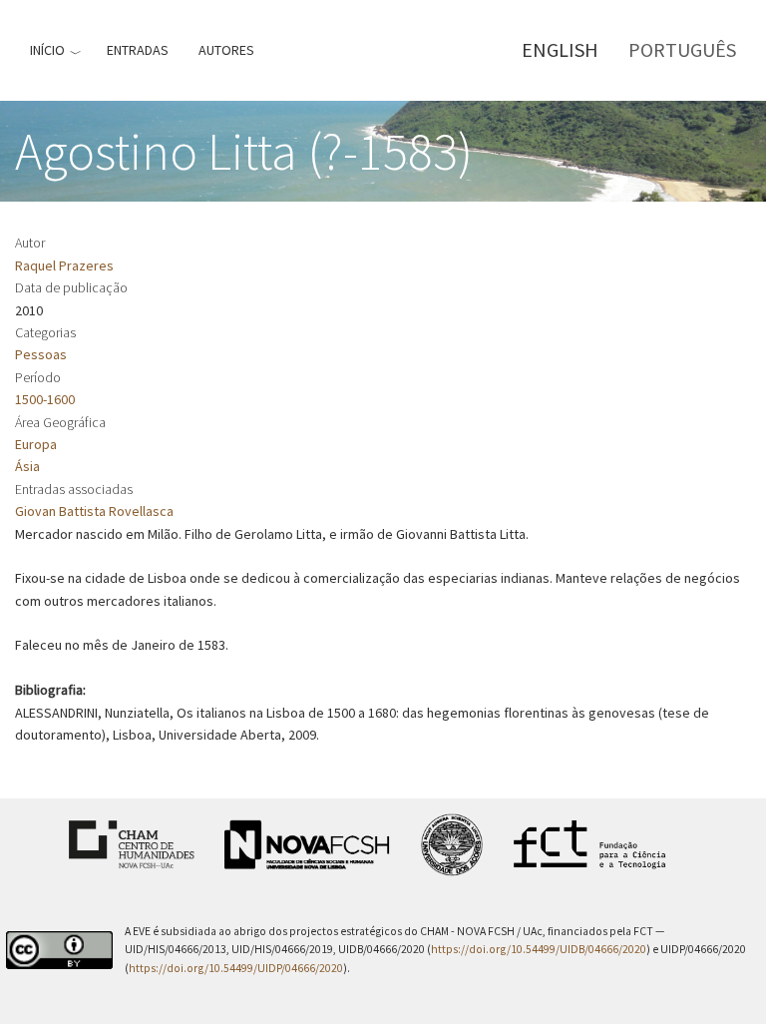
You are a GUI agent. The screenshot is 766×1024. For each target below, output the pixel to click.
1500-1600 (45, 399)
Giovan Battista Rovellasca (94, 511)
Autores (226, 50)
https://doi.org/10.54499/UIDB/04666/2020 (538, 949)
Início (47, 50)
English (560, 49)
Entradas (138, 50)
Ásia (27, 466)
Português (682, 49)
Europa (36, 444)
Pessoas (41, 354)
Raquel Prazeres (64, 265)
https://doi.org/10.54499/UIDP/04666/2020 (236, 968)
